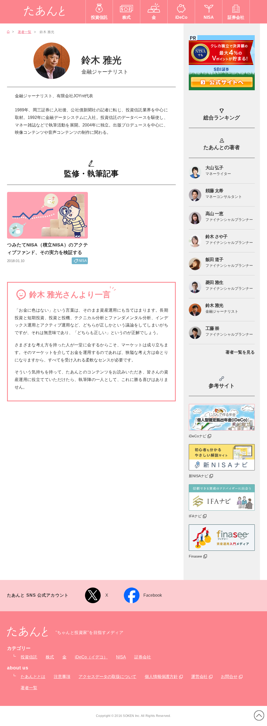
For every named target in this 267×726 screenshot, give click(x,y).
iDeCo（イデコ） (91, 657)
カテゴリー (19, 648)
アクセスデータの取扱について (107, 676)
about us (17, 667)
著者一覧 (24, 32)
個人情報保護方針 (161, 676)
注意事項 (62, 676)
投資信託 (29, 657)
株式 (50, 657)
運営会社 (199, 676)
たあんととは (33, 676)
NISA (121, 657)
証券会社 (142, 657)
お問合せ (229, 676)
